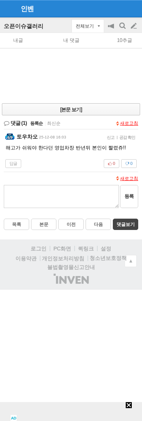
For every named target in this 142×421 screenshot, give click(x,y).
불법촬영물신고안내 (71, 267)
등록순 (36, 123)
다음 (98, 224)
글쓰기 (134, 26)
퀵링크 (86, 248)
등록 (129, 196)
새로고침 (129, 123)
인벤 (27, 8)
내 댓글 (71, 40)
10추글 (124, 40)
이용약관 (26, 258)
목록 (16, 224)
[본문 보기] (71, 109)
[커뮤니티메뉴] (7, 8)
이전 (71, 224)
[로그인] (119, 8)
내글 (18, 40)
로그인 (39, 248)
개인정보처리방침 (63, 258)
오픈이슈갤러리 (24, 26)
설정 (106, 248)
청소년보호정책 (108, 258)
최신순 (54, 123)
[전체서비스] (133, 8)
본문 (43, 224)
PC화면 (62, 248)
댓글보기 (126, 224)
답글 (13, 163)
